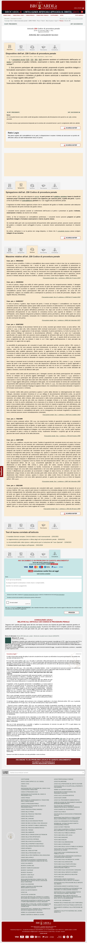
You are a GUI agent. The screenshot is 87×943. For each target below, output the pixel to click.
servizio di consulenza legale (31, 627)
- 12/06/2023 (39, 542)
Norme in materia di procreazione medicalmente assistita (31, 887)
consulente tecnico (64, 231)
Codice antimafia (26, 848)
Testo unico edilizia (60, 839)
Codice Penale (30, 15)
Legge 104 (24, 892)
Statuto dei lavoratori (28, 894)
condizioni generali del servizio (31, 594)
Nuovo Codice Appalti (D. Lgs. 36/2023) (32, 781)
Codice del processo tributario (31, 814)
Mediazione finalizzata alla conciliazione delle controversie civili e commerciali (67, 818)
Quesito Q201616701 (54, 636)
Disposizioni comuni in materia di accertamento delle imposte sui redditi (66, 879)
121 (61, 738)
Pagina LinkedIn (71, 936)
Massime (32, 49)
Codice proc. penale (42, 15)
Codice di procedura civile (29, 792)
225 (28, 59)
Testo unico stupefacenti (62, 844)
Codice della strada (27, 811)
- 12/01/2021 (33, 536)
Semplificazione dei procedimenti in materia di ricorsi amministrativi (68, 803)
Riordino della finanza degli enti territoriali (68, 902)
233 (32, 59)
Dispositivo (10, 188)
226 (70, 117)
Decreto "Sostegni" (27, 870)
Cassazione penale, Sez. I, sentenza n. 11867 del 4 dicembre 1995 (61, 481)
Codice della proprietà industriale (32, 843)
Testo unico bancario (61, 837)
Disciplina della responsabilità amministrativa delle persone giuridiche (67, 806)
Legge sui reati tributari (62, 827)
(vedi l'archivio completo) (43, 573)
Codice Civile (7, 15)
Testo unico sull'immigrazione (63, 842)
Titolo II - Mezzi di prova (39, 56)
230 (24, 661)
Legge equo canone (60, 797)
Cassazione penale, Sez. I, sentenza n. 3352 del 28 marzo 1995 (62, 508)
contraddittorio (27, 200)
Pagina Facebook (64, 936)
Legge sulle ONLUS (60, 811)
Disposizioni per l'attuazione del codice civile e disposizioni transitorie (35, 789)
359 (36, 59)
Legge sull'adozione (27, 884)
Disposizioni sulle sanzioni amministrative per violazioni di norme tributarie (67, 892)
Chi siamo (58, 931)
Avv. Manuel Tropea (48, 927)
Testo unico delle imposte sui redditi (66, 872)
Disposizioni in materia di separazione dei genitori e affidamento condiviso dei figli (34, 860)
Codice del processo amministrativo (32, 827)
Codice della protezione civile (30, 853)
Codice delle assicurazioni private (32, 821)
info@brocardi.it (34, 931)
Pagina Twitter (68, 936)
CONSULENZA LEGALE (75, 18)
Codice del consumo (27, 818)
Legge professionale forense (63, 779)
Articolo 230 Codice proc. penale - (32, 636)
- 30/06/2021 (36, 539)
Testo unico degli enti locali (63, 835)
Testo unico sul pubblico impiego (64, 832)
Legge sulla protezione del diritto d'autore (68, 783)
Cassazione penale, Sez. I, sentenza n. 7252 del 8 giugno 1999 (62, 436)
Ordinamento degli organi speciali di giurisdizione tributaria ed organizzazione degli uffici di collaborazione (67, 897)
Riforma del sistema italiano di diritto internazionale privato (66, 824)
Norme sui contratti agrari (62, 789)
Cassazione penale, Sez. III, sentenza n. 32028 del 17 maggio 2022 (61, 297)
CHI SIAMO (64, 18)
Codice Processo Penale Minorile (31, 809)
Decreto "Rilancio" (27, 872)
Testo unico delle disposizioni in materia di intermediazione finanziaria (67, 856)
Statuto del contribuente (62, 900)
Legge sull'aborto (27, 863)
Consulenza (55, 49)
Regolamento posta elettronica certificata (68, 905)
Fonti (11, 20)
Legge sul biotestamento (29, 890)
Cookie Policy (51, 931)
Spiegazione (21, 49)
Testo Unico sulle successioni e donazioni (67, 870)
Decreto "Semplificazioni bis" (30, 868)
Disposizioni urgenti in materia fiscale (66, 886)
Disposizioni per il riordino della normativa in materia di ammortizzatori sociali (35, 909)
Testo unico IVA (59, 876)
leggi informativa (60, 594)
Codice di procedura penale (20, 20)
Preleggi (24, 786)
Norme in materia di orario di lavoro (32, 914)
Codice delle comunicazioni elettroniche (34, 834)
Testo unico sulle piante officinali (65, 864)
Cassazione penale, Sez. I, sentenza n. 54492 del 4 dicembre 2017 (61, 320)
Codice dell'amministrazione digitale (32, 846)
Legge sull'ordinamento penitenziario (66, 821)
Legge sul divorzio (27, 877)
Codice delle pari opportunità (30, 837)
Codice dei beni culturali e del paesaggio (34, 823)
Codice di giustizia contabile (30, 839)
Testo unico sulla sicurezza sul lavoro (66, 859)
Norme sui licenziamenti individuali (32, 912)
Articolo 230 (67, 20)
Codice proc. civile (18, 15)
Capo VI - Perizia (48, 56)
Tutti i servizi (79, 15)
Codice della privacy (27, 816)
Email (6, 576)
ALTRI (61, 15)
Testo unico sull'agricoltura (63, 861)
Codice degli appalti (27, 857)
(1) (13, 64)
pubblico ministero (60, 196)
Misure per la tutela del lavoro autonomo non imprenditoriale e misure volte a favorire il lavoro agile (36, 905)
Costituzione (54, 15)
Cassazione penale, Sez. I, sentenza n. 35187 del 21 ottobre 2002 (61, 414)
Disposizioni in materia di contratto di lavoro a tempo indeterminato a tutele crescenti (35, 901)
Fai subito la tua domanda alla (43, 761)
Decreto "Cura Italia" (27, 874)
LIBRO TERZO (34, 20)
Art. (11, 24)
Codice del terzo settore (29, 850)
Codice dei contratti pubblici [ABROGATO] (34, 825)
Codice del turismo (27, 830)
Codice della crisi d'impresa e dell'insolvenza (35, 855)
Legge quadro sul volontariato (64, 809)
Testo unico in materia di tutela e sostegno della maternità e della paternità (68, 830)
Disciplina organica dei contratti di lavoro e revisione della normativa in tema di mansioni (35, 897)
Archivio (63, 931)
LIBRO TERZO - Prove (27, 56)
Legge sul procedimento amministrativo (67, 800)
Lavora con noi (43, 933)
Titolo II (47, 20)
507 (24, 730)
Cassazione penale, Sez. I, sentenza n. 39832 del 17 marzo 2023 (61, 278)
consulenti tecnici (18, 59)
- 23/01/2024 (25, 545)
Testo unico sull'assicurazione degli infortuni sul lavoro (66, 849)
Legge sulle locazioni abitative (64, 795)
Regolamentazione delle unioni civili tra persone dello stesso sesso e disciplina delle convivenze (34, 881)
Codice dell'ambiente (27, 832)
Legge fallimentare (60, 781)
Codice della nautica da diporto (31, 841)
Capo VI (59, 20)
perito (9, 62)
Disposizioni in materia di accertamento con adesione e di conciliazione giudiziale (68, 889)
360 (40, 59)
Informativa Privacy (42, 931)
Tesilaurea (43, 49)
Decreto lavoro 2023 (27, 865)
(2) (34, 77)
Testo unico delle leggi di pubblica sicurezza (68, 846)
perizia (37, 196)
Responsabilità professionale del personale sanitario (65, 792)
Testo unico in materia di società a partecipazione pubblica (65, 867)
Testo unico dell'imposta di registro (65, 874)
